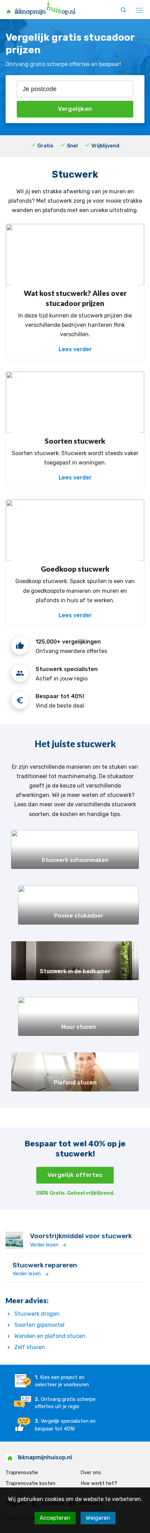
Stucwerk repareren (45, 1265)
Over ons (91, 1473)
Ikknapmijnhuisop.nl (45, 1457)
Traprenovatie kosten (30, 1483)
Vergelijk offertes (75, 1174)
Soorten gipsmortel (39, 1325)
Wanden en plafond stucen (49, 1336)
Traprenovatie (22, 1473)
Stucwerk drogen (37, 1313)
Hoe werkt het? (99, 1483)
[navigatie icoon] (139, 10)
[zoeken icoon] (123, 10)
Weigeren (98, 1518)
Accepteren (55, 1518)
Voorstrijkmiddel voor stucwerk (81, 1236)
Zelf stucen (29, 1347)
